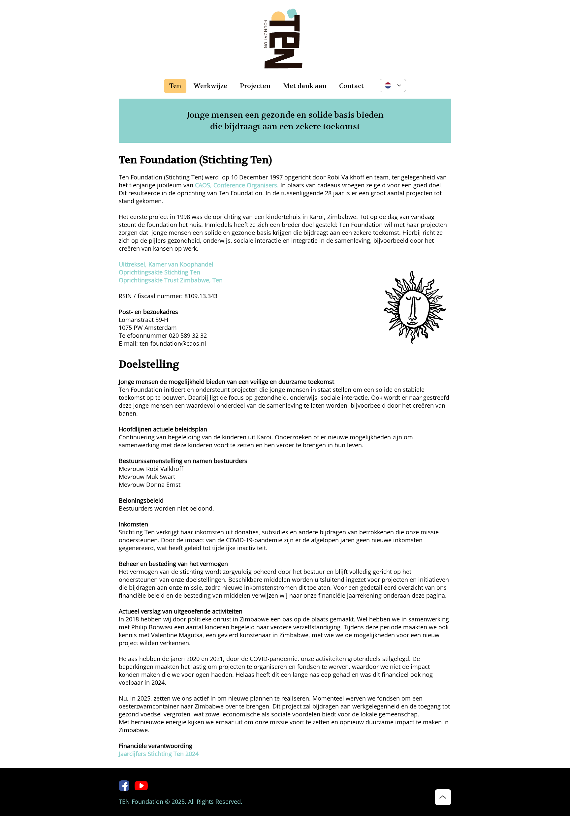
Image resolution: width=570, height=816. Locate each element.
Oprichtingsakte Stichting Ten (159, 272)
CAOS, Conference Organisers (236, 185)
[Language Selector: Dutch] (393, 85)
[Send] (443, 797)
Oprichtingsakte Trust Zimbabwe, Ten (171, 280)
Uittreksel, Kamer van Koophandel (166, 264)
